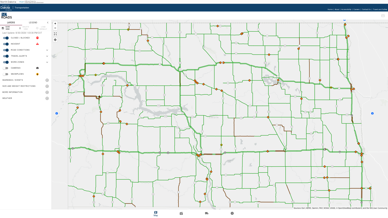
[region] (220, 115)
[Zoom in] (55, 23)
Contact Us (366, 9)
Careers (356, 9)
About (337, 9)
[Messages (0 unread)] (383, 15)
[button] (6, 16)
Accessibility (346, 9)
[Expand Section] (47, 80)
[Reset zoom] (55, 34)
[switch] (25, 38)
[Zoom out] (55, 28)
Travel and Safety (380, 9)
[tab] (11, 22)
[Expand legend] (47, 50)
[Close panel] (47, 22)
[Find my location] (55, 40)
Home (330, 9)
